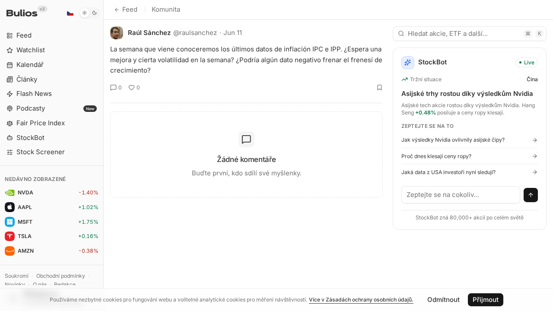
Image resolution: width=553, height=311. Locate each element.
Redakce (65, 284)
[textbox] (461, 194)
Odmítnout (443, 299)
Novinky (15, 284)
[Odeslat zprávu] (531, 195)
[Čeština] (70, 13)
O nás (40, 284)
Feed (129, 9)
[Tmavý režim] (89, 13)
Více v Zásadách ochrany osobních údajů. (361, 299)
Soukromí (17, 276)
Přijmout (486, 299)
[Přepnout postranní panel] (103, 155)
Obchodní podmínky (60, 276)
